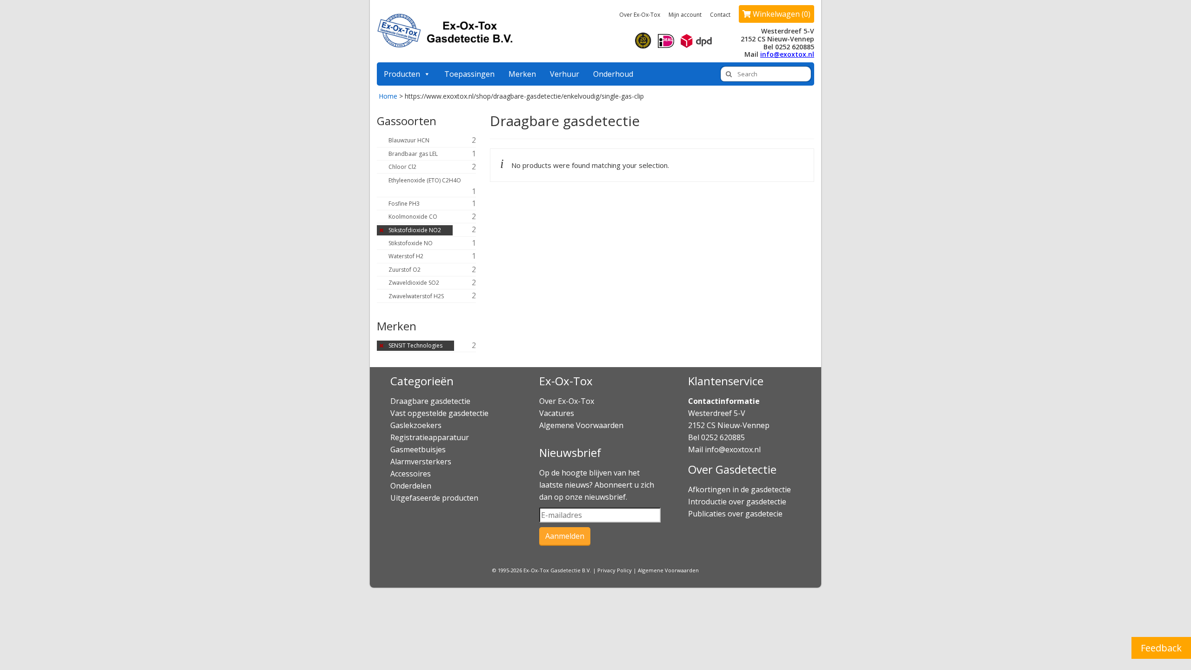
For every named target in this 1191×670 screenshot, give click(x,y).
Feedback (1161, 648)
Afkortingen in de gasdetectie (740, 489)
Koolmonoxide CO (412, 217)
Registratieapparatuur (429, 437)
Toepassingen (469, 74)
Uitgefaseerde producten (434, 498)
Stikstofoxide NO (410, 243)
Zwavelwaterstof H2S (416, 296)
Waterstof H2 (405, 256)
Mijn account (685, 15)
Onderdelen (410, 486)
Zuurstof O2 (404, 270)
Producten (402, 74)
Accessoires (410, 474)
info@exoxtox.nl (787, 54)
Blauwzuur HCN (408, 140)
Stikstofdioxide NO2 (414, 230)
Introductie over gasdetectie (737, 501)
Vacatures (556, 413)
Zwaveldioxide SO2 (413, 283)
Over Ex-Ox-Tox (639, 15)
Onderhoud (613, 74)
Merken (522, 74)
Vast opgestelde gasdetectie (439, 413)
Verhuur (564, 74)
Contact (720, 15)
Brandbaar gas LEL (413, 154)
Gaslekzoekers (416, 425)
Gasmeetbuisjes (418, 449)
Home (388, 96)
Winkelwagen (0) (780, 14)
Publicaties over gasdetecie (735, 514)
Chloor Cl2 (402, 167)
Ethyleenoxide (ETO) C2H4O (424, 180)
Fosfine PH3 (404, 204)
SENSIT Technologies (415, 345)
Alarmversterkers (420, 461)
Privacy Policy (614, 570)
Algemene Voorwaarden (581, 425)
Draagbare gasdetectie (430, 401)
